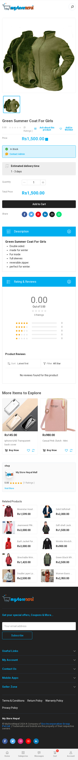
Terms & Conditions (13, 700)
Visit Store (9, 488)
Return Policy (34, 700)
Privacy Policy (10, 707)
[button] (23, 363)
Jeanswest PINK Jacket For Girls (33, 525)
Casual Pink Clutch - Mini (55, 440)
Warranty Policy (54, 700)
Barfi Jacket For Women (29, 541)
